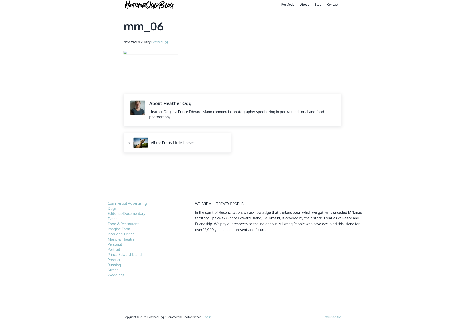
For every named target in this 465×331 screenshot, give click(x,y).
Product (114, 260)
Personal (115, 244)
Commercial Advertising (127, 203)
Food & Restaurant (123, 224)
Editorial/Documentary (126, 213)
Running (114, 265)
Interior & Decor (121, 234)
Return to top (332, 317)
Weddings (116, 275)
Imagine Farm (119, 229)
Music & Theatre (121, 239)
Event (112, 218)
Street (113, 270)
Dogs (112, 208)
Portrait (114, 249)
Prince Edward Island (125, 254)
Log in (207, 317)
